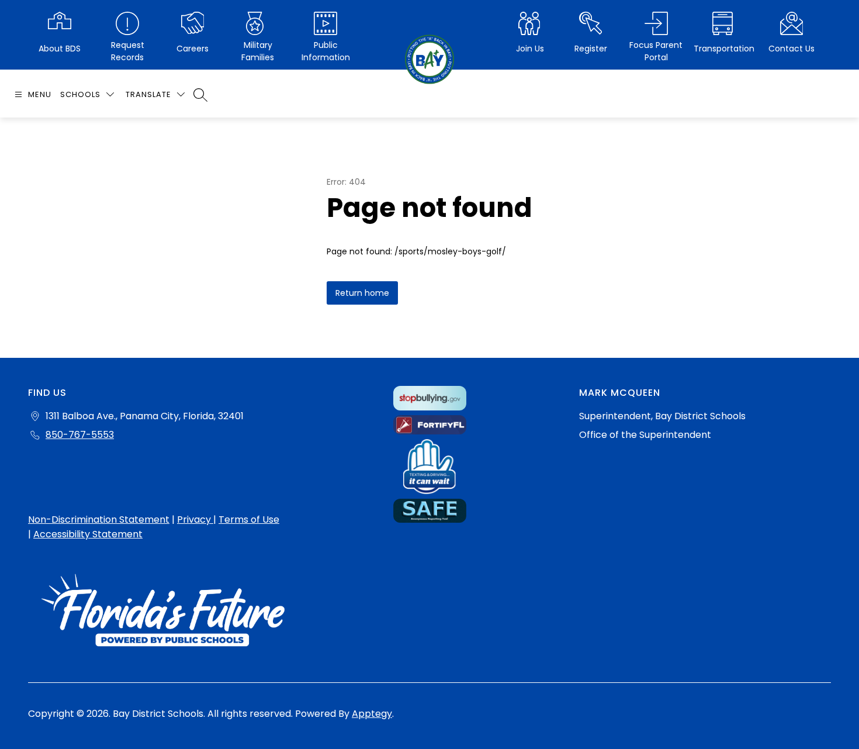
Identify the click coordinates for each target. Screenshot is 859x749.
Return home (362, 293)
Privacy (195, 519)
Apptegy (372, 713)
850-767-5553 (80, 434)
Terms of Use (249, 519)
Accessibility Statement (88, 534)
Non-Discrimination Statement (98, 519)
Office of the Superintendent (645, 434)
